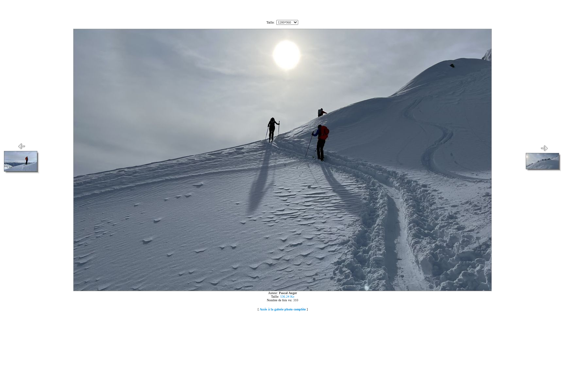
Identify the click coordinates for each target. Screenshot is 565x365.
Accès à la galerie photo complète (283, 309)
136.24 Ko (287, 296)
